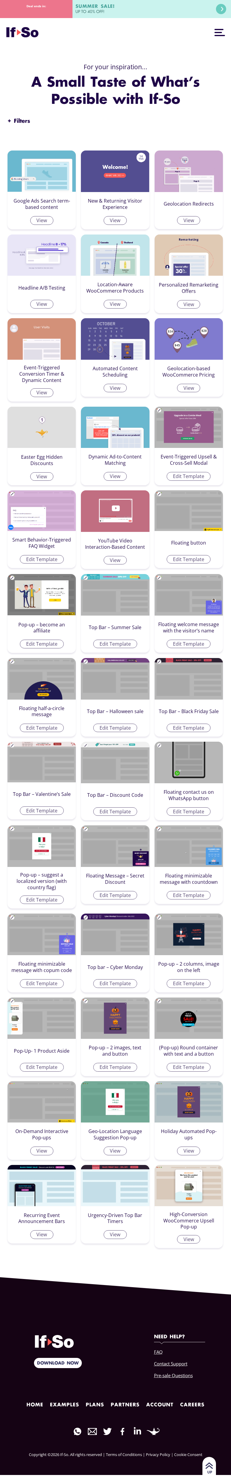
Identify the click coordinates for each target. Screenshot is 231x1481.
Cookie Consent (188, 1454)
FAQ (158, 1352)
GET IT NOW (221, 9)
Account (160, 1405)
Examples (64, 1405)
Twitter (107, 1431)
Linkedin (137, 1431)
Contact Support (170, 1364)
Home (34, 1405)
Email (92, 1431)
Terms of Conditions (124, 1454)
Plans (95, 1405)
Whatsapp (77, 1431)
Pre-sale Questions (173, 1375)
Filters (19, 121)
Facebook (122, 1431)
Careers (192, 1405)
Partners (125, 1405)
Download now (58, 1363)
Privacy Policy (158, 1454)
